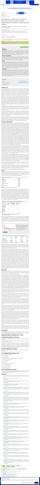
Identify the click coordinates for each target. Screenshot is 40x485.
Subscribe (28, 8)
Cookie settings (24, 482)
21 (24, 288)
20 (27, 282)
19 (5, 281)
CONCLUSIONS (5, 473)
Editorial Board (14, 8)
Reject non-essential (30, 482)
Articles (17, 8)
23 (6, 301)
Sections (4, 466)
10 (4, 104)
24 (7, 301)
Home (8, 8)
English (3, 13)
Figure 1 (14, 217)
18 (23, 288)
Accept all (36, 482)
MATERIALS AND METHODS (6, 469)
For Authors (20, 8)
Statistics (8, 466)
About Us (10, 8)
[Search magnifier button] (38, 4)
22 (19, 297)
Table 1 (22, 171)
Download (13, 466)
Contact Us (31, 8)
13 (19, 117)
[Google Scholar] (6, 379)
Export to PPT (5, 232)
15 (22, 288)
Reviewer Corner (24, 8)
